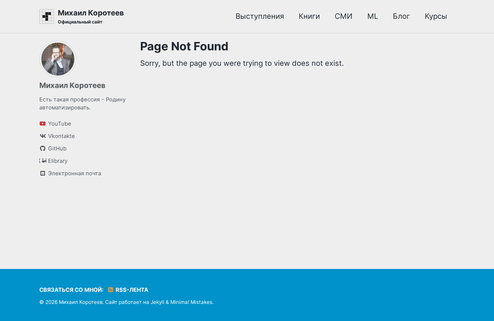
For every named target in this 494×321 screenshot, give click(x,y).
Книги (309, 16)
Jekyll (157, 302)
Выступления (260, 16)
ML (372, 16)
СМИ (344, 16)
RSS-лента (131, 289)
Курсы (436, 16)
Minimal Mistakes (191, 302)
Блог (401, 16)
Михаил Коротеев (91, 16)
